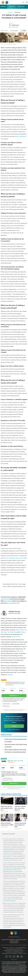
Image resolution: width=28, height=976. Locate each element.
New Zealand (14, 953)
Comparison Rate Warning (9, 900)
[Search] (26, 2)
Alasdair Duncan (15, 25)
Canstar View (16, 936)
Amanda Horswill (5, 599)
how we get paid (7, 858)
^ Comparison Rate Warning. (11, 787)
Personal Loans (21, 6)
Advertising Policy (18, 949)
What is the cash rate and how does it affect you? (7, 808)
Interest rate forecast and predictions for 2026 (20, 824)
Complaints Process (22, 953)
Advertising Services (6, 953)
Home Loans (12, 6)
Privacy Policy (5, 947)
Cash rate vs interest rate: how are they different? (20, 808)
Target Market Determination (14, 964)
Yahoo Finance (19, 630)
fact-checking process (13, 603)
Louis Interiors (20, 289)
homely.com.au (15, 637)
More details (13, 695)
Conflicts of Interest (8, 950)
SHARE (24, 30)
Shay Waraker (8, 601)
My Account (11, 936)
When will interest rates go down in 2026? (7, 824)
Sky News (23, 632)
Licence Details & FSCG (20, 947)
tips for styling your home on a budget (15, 558)
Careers (22, 950)
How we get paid (9, 949)
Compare (14, 726)
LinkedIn (10, 674)
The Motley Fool (12, 632)
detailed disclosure (18, 853)
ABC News (20, 651)
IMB (15, 760)
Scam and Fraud (16, 950)
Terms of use (12, 947)
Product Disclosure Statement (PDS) (13, 868)
